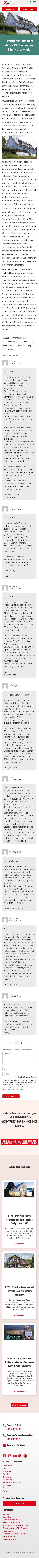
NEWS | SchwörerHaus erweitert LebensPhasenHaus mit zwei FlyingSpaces (19, 1291)
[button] (30, 2)
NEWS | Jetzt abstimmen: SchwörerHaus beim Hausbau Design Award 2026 (19, 1219)
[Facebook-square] (4, 1456)
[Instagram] (20, 1456)
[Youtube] (15, 1456)
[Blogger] (10, 1456)
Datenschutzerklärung (16, 1089)
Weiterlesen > (20, 1244)
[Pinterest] (25, 1456)
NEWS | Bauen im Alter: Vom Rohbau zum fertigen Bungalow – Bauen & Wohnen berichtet (19, 1362)
